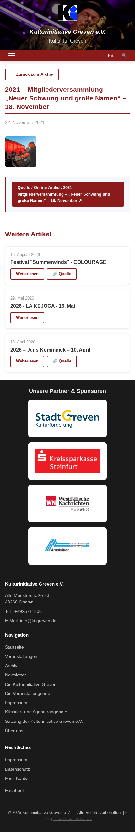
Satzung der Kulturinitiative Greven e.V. (44, 721)
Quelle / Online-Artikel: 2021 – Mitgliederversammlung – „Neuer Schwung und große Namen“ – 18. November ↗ (64, 194)
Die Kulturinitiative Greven (31, 684)
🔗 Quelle (61, 273)
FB (111, 55)
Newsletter (15, 675)
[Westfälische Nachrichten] (67, 503)
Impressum (16, 703)
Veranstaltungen (21, 656)
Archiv (11, 666)
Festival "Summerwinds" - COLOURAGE (58, 262)
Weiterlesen (27, 273)
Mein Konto (16, 778)
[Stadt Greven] (67, 418)
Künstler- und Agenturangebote (36, 712)
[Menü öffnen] (11, 56)
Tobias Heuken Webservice (72, 819)
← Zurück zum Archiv (32, 74)
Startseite (14, 647)
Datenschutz (17, 769)
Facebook (15, 790)
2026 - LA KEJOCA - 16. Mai (42, 306)
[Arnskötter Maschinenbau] (67, 546)
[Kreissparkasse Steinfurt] (67, 461)
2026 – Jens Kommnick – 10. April (50, 349)
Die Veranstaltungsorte (27, 693)
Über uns (14, 730)
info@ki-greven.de (38, 621)
